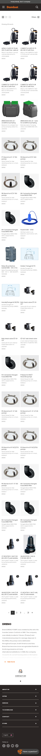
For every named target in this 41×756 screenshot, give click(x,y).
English (6, 735)
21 (28, 612)
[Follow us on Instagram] (8, 745)
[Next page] (32, 613)
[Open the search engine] (37, 7)
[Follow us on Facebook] (3, 745)
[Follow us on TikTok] (16, 745)
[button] (3, 17)
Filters (34, 17)
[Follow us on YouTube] (12, 745)
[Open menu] (3, 7)
